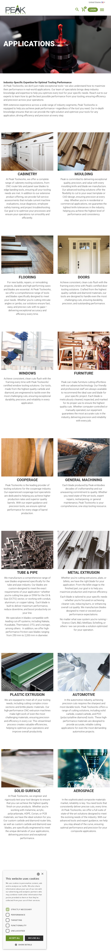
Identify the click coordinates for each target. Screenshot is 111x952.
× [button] (42, 874)
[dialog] (24, 910)
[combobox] (38, 874)
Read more (10, 903)
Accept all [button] (14, 938)
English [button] (97, 2)
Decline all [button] (34, 938)
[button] (24, 944)
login (93, 10)
